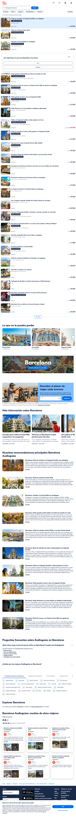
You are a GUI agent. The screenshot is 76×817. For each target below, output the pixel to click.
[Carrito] (59, 3)
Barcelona (20, 706)
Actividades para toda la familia (12, 657)
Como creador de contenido (65, 796)
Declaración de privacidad (44, 405)
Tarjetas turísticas (8, 655)
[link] (38, 22)
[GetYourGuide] (4, 3)
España (9, 783)
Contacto (37, 791)
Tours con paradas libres (10, 652)
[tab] (14, 676)
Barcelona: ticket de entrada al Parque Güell (38, 728)
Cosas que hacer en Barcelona (27, 783)
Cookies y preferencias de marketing (43, 798)
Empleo (56, 795)
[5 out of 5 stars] (14, 731)
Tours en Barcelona (42, 783)
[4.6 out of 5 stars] (6, 723)
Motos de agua (7, 650)
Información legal (39, 793)
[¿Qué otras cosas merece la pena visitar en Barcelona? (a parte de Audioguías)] (72, 645)
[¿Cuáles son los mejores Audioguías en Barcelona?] (72, 664)
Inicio (3, 783)
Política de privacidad (40, 796)
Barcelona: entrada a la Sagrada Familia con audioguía (60, 756)
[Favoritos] (53, 3)
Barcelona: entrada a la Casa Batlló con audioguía (13, 728)
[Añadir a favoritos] (8, 19)
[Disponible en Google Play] (28, 792)
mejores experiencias (36, 706)
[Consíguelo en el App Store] (28, 798)
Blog (55, 797)
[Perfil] (71, 3)
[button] (38, 22)
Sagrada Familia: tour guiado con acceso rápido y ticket (12, 756)
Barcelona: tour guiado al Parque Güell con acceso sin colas (60, 728)
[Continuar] (73, 337)
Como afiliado (64, 799)
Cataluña (15, 783)
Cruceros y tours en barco (10, 653)
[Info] (20, 15)
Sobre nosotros (56, 792)
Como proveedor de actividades (65, 792)
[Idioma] (65, 3)
